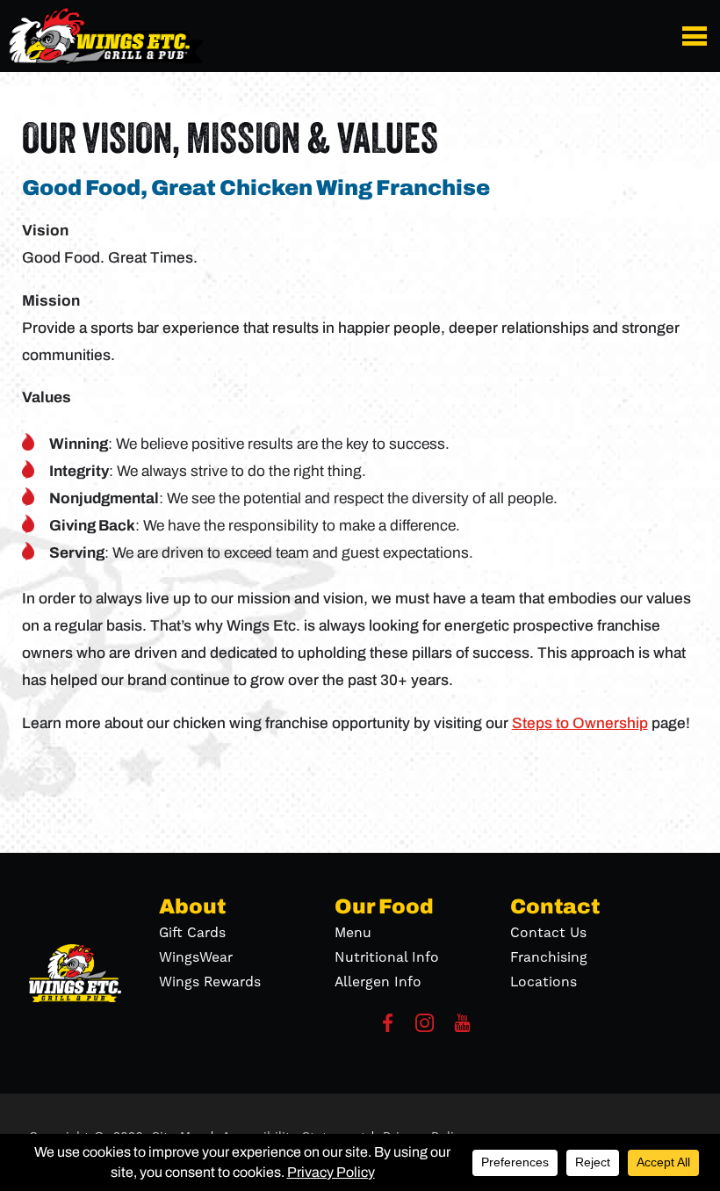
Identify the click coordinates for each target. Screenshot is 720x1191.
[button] (697, 35)
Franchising (548, 957)
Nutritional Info (387, 957)
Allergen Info (378, 982)
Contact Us (548, 933)
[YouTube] (462, 1028)
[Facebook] (387, 1028)
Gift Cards (192, 933)
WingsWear (196, 957)
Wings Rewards (210, 982)
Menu (353, 933)
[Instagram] (424, 1028)
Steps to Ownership (580, 722)
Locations (543, 982)
